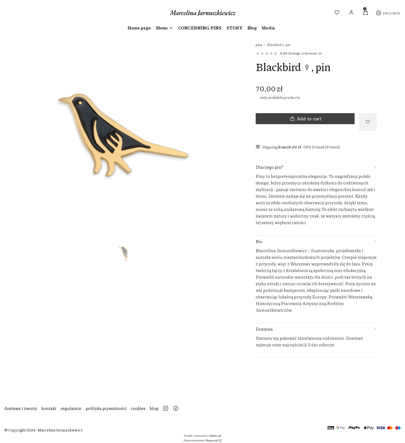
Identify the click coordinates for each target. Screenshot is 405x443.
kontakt (48, 408)
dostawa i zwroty (20, 408)
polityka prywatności (106, 408)
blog (154, 408)
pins (259, 44)
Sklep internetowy (200, 440)
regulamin (71, 408)
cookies (138, 408)
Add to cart (309, 118)
